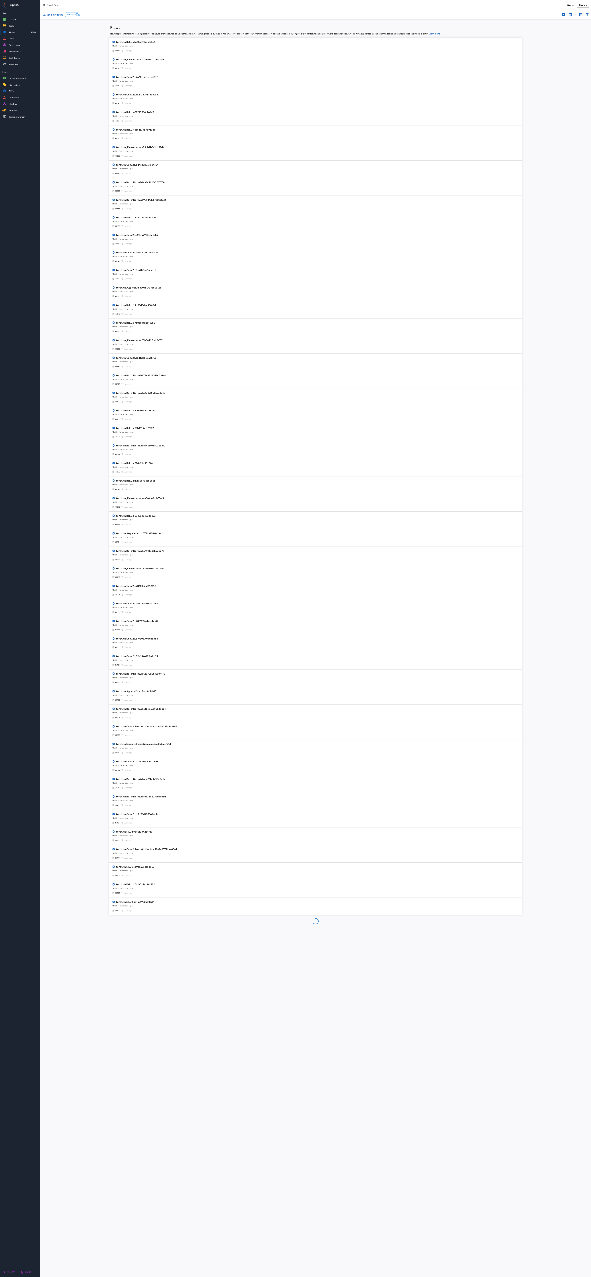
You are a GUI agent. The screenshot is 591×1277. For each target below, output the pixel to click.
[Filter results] (587, 14)
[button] (72, 14)
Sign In (570, 5)
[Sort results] (579, 14)
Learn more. (434, 33)
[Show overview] (563, 14)
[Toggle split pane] (570, 14)
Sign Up (583, 5)
